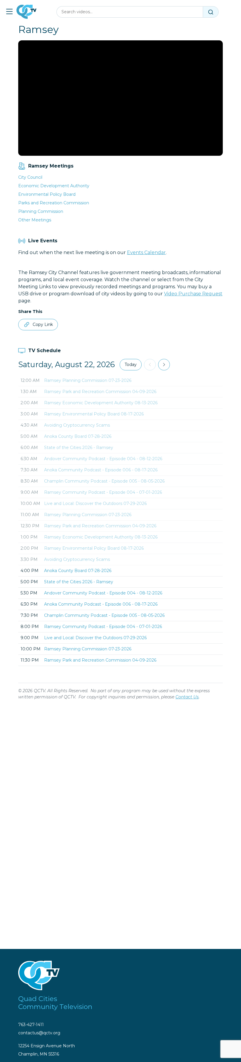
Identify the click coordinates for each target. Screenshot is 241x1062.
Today (131, 364)
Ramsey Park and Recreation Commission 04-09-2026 (100, 391)
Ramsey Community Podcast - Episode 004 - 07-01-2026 (103, 492)
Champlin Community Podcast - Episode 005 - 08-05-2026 (104, 481)
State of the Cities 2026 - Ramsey (78, 447)
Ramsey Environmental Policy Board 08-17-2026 (94, 414)
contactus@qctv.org (39, 1033)
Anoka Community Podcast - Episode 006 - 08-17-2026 (101, 470)
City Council (30, 177)
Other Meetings (34, 220)
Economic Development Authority (53, 185)
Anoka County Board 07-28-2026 (77, 436)
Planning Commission (40, 211)
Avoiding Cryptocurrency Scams (77, 425)
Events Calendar (146, 252)
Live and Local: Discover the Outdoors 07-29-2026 (95, 503)
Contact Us (187, 697)
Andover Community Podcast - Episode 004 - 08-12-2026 (103, 458)
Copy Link (43, 324)
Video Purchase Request (193, 293)
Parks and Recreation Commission (53, 203)
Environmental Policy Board (47, 194)
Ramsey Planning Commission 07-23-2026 (87, 380)
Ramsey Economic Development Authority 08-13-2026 (101, 402)
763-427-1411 (31, 1024)
